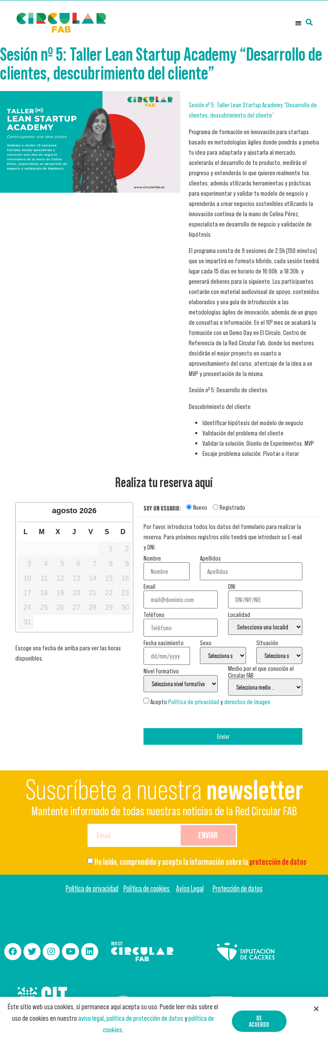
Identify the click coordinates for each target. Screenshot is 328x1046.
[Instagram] (51, 951)
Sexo (205, 642)
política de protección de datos (144, 1018)
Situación (267, 642)
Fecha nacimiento (164, 642)
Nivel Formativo (161, 670)
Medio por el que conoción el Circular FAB (261, 672)
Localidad (239, 614)
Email (149, 586)
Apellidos (210, 558)
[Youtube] (70, 951)
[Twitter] (32, 951)
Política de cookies (147, 888)
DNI (231, 586)
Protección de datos (238, 888)
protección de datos (278, 862)
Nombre (152, 558)
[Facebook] (12, 951)
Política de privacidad (193, 701)
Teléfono (154, 614)
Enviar (223, 736)
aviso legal (91, 1018)
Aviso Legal (190, 888)
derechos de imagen (247, 701)
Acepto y (210, 701)
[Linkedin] (89, 951)
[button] (298, 23)
